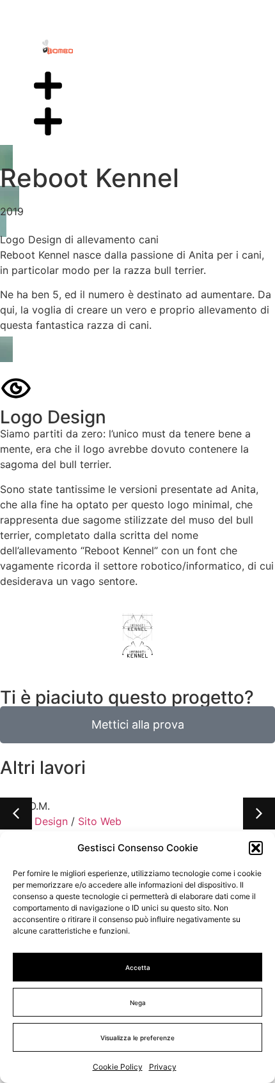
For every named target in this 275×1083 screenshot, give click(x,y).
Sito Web (100, 821)
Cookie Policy (118, 1067)
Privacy (163, 1067)
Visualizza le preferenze (137, 1037)
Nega (138, 1002)
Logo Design (37, 821)
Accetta (137, 967)
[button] (255, 848)
